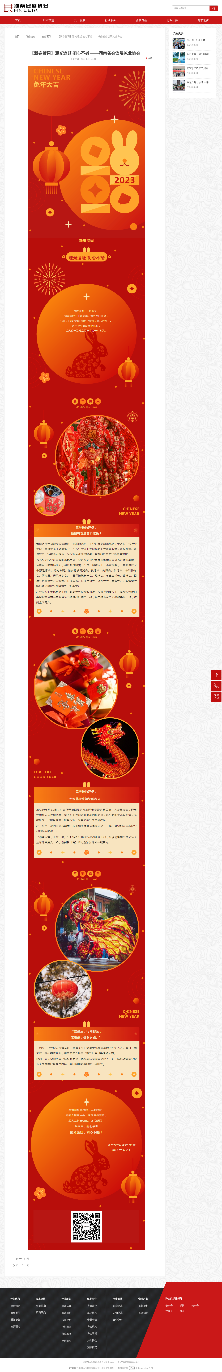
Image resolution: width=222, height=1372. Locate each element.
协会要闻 (46, 36)
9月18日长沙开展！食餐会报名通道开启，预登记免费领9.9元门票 (199, 40)
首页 (18, 20)
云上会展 (79, 20)
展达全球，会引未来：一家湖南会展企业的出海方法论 (199, 83)
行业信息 (48, 20)
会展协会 (141, 20)
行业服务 (110, 20)
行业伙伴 (172, 20)
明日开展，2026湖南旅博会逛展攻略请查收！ (199, 54)
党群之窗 (203, 20)
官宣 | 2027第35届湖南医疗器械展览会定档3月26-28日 (199, 68)
